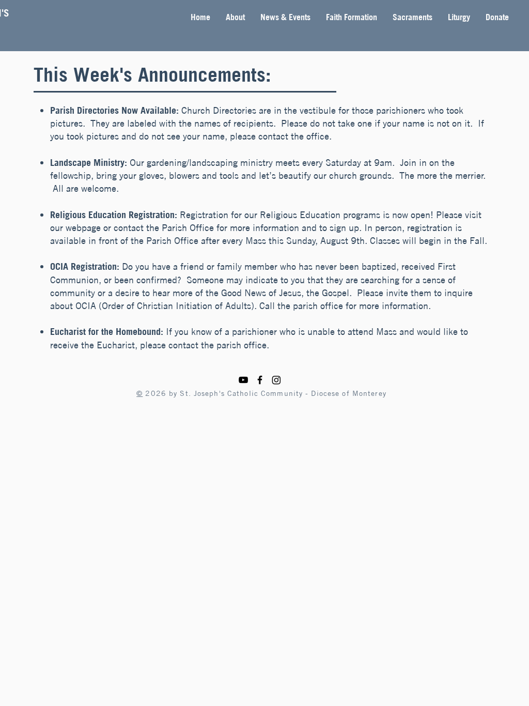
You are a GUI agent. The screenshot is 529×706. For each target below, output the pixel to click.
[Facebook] (260, 380)
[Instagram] (276, 380)
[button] (235, 17)
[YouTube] (243, 380)
